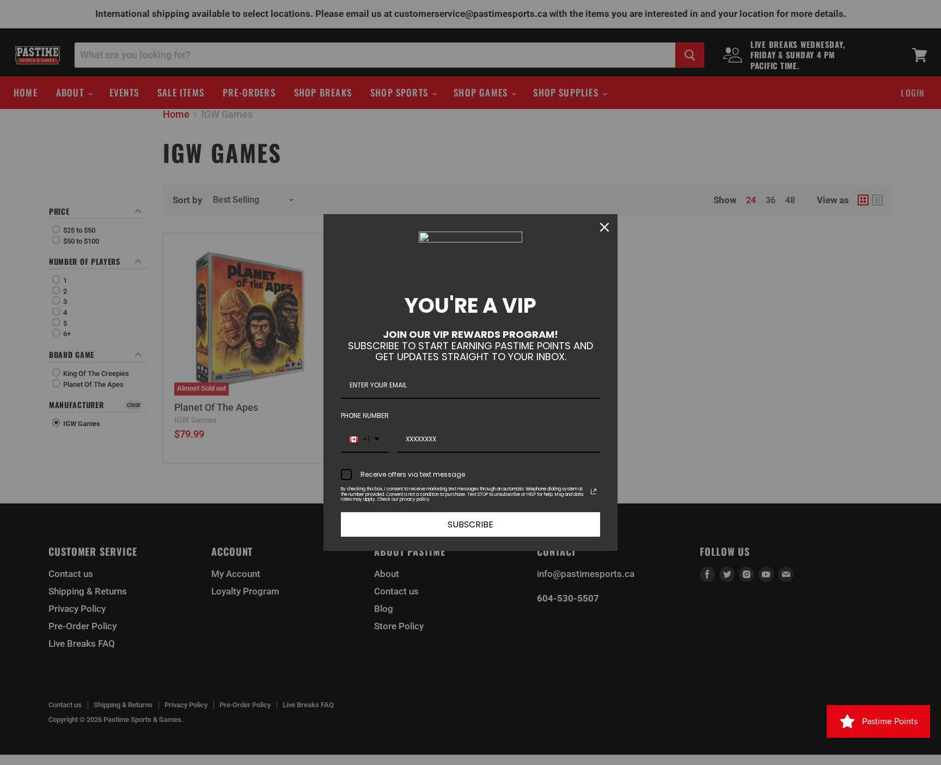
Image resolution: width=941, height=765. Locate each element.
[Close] (604, 227)
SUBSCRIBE (470, 524)
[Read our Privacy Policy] (593, 491)
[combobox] (364, 440)
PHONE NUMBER (365, 415)
